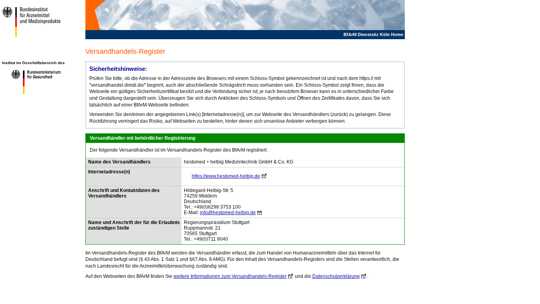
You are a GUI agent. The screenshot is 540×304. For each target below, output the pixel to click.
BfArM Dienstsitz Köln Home (373, 34)
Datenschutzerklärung (336, 276)
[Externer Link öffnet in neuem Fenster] (33, 94)
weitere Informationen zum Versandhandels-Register (230, 276)
